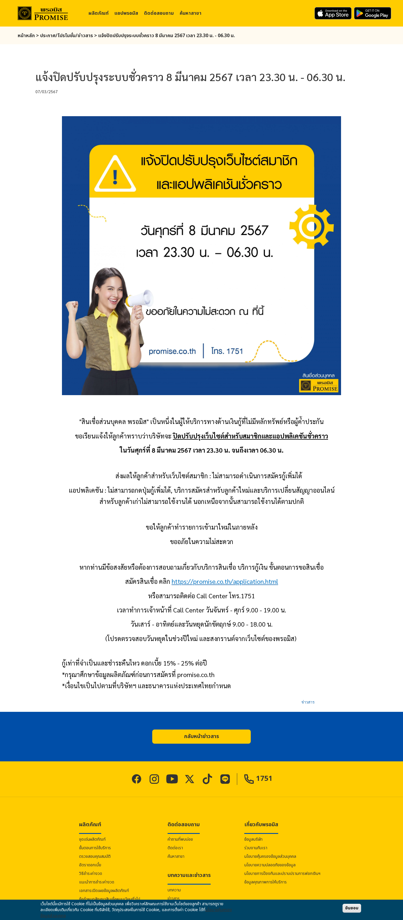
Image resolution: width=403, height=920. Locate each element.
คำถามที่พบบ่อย (180, 839)
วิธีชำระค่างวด (90, 873)
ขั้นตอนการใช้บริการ (95, 848)
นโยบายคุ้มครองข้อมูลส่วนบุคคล (270, 856)
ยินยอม (351, 908)
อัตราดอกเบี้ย (90, 865)
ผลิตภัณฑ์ (99, 13)
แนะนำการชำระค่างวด (96, 882)
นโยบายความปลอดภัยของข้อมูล (270, 865)
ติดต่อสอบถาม (159, 13)
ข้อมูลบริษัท (253, 839)
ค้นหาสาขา (191, 13)
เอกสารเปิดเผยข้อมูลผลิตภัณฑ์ (104, 891)
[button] (201, 737)
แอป (126, 13)
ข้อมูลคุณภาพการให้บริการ (265, 882)
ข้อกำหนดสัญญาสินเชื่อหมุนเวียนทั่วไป (109, 899)
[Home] (43, 13)
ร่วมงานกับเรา (255, 848)
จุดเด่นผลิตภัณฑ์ (92, 839)
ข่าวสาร (308, 701)
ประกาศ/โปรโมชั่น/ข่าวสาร (66, 35)
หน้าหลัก (26, 35)
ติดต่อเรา (175, 848)
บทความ (174, 890)
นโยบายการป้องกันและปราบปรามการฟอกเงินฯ (282, 873)
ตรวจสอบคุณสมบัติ (95, 856)
